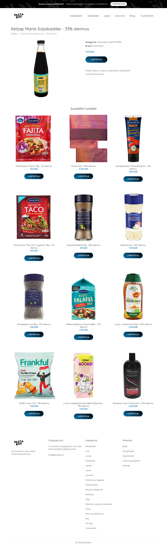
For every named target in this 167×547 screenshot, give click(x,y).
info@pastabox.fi (56, 455)
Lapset (88, 465)
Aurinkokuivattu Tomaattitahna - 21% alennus (133, 167)
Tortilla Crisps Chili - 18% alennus (34, 403)
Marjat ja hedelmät (94, 489)
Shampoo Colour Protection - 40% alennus (133, 403)
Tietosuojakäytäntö (132, 461)
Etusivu (14, 33)
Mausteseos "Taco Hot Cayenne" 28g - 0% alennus (34, 246)
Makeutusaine (91, 485)
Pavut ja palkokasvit (94, 514)
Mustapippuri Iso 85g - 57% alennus (34, 324)
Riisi (87, 518)
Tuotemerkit (146, 15)
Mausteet (89, 494)
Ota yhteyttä (128, 451)
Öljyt (87, 499)
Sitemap (126, 465)
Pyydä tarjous (118, 4)
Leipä (107, 15)
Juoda (88, 456)
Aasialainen (76, 15)
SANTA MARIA (115, 42)
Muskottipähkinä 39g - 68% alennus (83, 245)
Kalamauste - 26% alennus (133, 245)
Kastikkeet (93, 15)
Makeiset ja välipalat (94, 480)
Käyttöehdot (128, 456)
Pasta (88, 509)
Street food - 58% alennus (83, 166)
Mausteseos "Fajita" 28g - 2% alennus (34, 166)
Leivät (88, 470)
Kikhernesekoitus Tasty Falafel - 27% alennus (83, 325)
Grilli (87, 451)
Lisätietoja (96, 59)
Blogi (132, 15)
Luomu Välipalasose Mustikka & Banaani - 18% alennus (84, 404)
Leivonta (120, 15)
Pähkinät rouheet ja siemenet (98, 504)
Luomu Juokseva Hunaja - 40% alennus (133, 324)
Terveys (89, 523)
